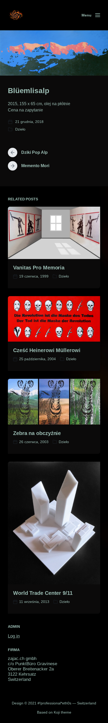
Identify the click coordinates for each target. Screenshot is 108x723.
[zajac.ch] (16, 15)
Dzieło (20, 129)
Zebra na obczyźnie (37, 433)
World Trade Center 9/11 (43, 593)
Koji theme (62, 712)
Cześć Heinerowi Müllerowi (46, 350)
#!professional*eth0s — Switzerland (66, 703)
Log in (14, 636)
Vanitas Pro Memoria (38, 267)
